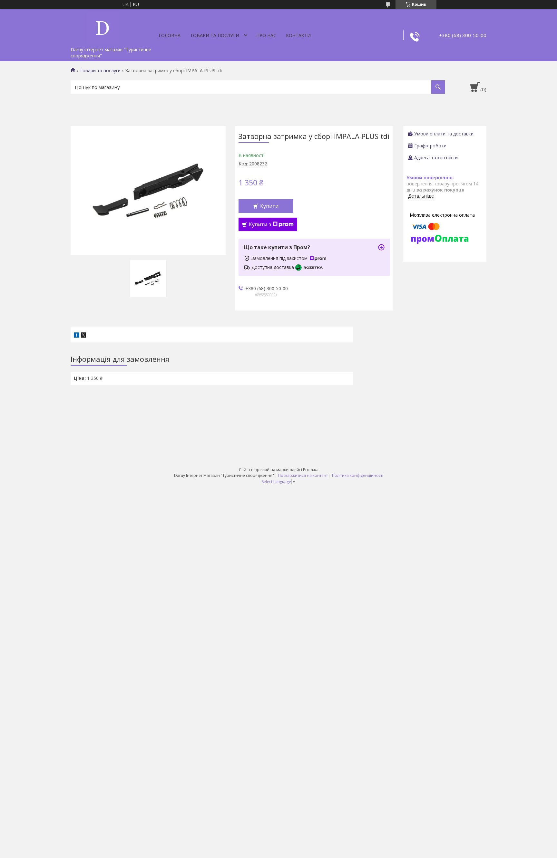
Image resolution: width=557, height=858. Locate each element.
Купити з (260, 224)
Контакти (298, 35)
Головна (170, 35)
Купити (269, 206)
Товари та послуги (214, 35)
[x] (83, 336)
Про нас (266, 35)
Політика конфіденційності (357, 475)
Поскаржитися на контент (303, 475)
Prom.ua (310, 469)
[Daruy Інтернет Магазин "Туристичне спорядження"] (103, 26)
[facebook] (76, 336)
